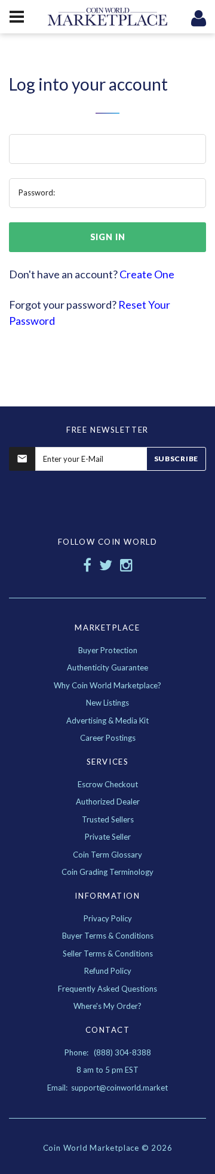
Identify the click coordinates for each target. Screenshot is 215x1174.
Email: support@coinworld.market (107, 1087)
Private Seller (108, 836)
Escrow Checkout (108, 784)
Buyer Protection (107, 650)
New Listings (107, 702)
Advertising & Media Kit (107, 720)
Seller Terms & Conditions (108, 953)
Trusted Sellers (108, 819)
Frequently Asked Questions (107, 988)
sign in (107, 237)
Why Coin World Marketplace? (107, 685)
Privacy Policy (108, 918)
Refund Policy (107, 971)
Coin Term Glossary (107, 854)
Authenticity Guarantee (107, 667)
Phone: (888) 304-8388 (107, 1052)
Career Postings (108, 738)
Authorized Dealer (108, 801)
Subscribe (176, 458)
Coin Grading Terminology (107, 872)
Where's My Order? (107, 1006)
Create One (146, 274)
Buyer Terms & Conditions (107, 935)
